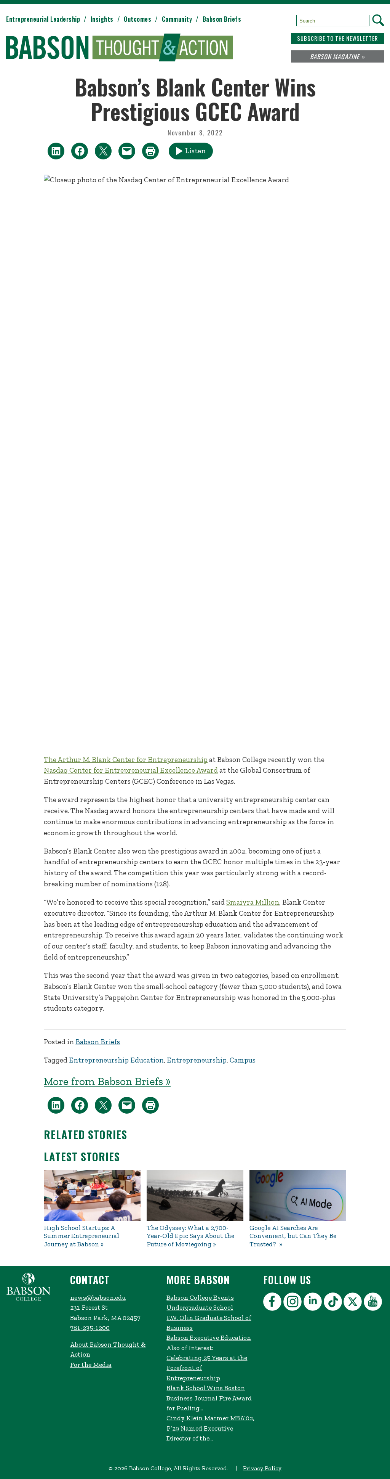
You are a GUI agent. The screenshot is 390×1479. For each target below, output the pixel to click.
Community (177, 19)
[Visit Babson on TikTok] (334, 1303)
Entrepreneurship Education (116, 1060)
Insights (102, 19)
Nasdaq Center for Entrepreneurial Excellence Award (131, 770)
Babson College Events (200, 1297)
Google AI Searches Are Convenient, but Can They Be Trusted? (292, 1236)
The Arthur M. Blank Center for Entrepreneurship (126, 759)
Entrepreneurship (197, 1060)
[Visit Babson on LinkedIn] (314, 1303)
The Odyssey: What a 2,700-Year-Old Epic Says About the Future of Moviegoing (190, 1236)
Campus (243, 1060)
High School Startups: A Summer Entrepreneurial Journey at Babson (81, 1236)
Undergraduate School (199, 1307)
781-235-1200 (90, 1327)
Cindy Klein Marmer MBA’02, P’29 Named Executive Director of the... (210, 1428)
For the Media (91, 1364)
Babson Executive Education (208, 1337)
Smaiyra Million (252, 902)
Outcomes (137, 19)
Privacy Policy (262, 1468)
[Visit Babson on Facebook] (273, 1303)
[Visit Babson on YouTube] (374, 1303)
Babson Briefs (222, 19)
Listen (195, 150)
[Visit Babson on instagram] (293, 1303)
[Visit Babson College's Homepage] (28, 1299)
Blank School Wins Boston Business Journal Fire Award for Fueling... (209, 1398)
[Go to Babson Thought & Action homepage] (119, 48)
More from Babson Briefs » (107, 1081)
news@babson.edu (98, 1297)
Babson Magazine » (337, 56)
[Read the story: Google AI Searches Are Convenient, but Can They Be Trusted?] (297, 1195)
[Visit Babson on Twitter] (354, 1303)
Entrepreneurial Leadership (43, 19)
